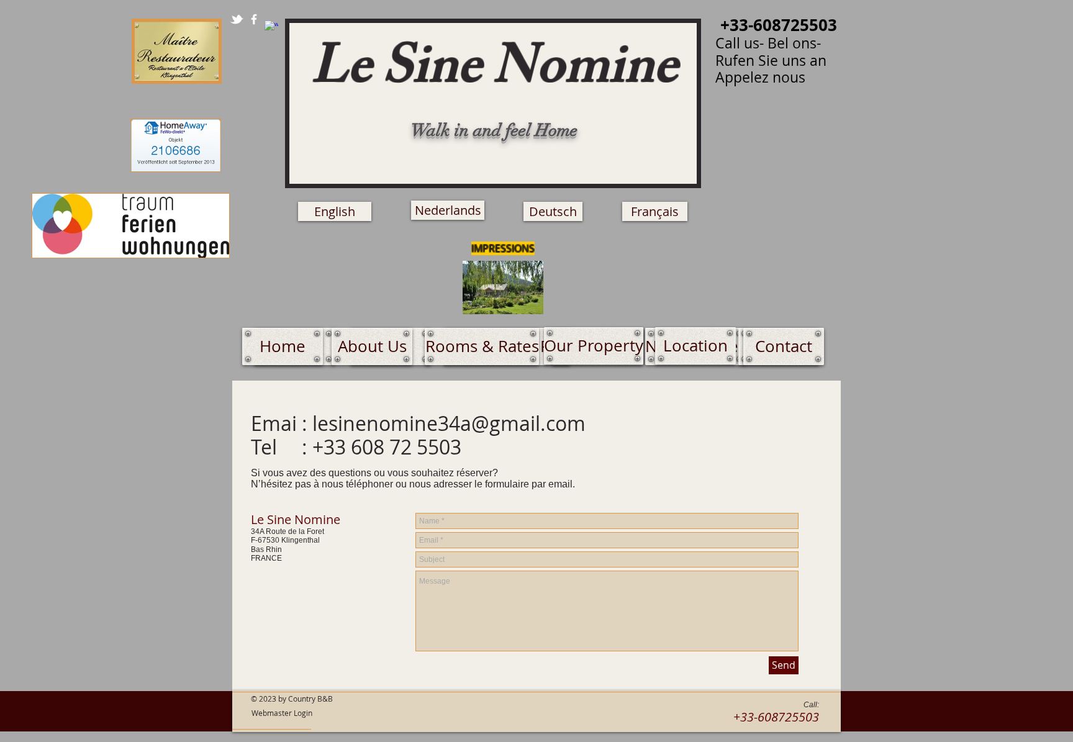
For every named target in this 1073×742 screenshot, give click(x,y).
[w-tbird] (236, 19)
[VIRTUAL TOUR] (503, 287)
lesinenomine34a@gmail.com (449, 423)
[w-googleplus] (271, 27)
